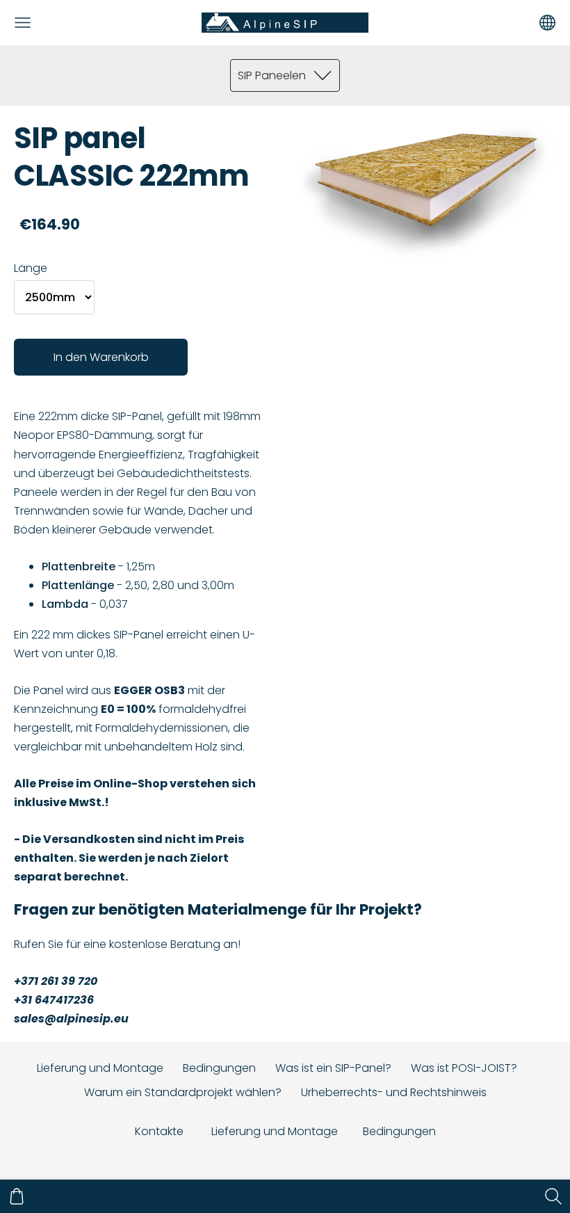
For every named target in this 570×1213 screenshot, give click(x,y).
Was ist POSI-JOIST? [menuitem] (464, 1068)
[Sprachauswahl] (547, 22)
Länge (30, 268)
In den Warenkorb (101, 357)
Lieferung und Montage (276, 1131)
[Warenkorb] (16, 1196)
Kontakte (159, 1131)
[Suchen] (553, 1196)
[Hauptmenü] (22, 22)
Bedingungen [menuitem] (219, 1068)
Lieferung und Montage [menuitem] (100, 1068)
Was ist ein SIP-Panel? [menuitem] (333, 1068)
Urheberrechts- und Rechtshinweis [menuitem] (394, 1092)
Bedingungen (399, 1131)
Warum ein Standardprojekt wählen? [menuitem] (183, 1092)
